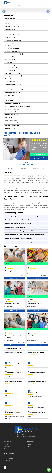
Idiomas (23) (8, 79)
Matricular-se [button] (38, 158)
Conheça (29, 444)
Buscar (45, 6)
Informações (7, 446)
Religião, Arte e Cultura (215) (12, 109)
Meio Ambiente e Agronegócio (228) (14, 90)
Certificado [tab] (23, 168)
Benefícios (29, 451)
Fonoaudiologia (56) (10, 70)
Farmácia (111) (8, 62)
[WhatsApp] (49, 470)
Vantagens (29, 448)
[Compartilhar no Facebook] (24, 164)
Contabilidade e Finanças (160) (13, 40)
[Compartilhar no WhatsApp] (20, 164)
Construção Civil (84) (10, 37)
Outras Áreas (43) (9, 98)
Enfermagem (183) (9, 57)
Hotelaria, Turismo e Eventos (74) (13, 76)
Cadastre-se (7, 460)
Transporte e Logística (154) (12, 125)
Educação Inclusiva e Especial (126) (14, 54)
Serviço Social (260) (10, 117)
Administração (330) (10, 18)
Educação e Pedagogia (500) (12, 48)
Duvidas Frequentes (8, 458)
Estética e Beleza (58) (10, 59)
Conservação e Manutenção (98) (13, 34)
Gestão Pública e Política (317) (12, 73)
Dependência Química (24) (12, 43)
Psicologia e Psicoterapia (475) (13, 103)
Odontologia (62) (9, 95)
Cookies (5, 448)
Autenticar (29, 446)
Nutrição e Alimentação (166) (12, 92)
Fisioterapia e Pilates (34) (11, 68)
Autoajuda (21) (8, 21)
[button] (46, 2)
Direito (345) (8, 46)
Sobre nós (6, 444)
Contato (6, 456)
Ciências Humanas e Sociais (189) (13, 32)
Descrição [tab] (10, 168)
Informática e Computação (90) (13, 84)
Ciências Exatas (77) (10, 29)
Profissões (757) (9, 101)
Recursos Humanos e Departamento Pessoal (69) (17, 106)
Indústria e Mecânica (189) (11, 81)
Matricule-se (13, 278)
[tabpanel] (26, 296)
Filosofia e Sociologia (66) (11, 65)
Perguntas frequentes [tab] (38, 168)
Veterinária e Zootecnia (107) (12, 128)
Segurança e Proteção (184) (12, 114)
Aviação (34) (8, 23)
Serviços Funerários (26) (11, 120)
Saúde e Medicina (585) (11, 112)
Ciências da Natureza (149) (12, 26)
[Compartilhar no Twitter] (28, 164)
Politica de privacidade (9, 451)
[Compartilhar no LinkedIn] (31, 164)
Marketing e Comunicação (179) (13, 87)
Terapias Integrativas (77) (11, 123)
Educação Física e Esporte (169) (13, 51)
